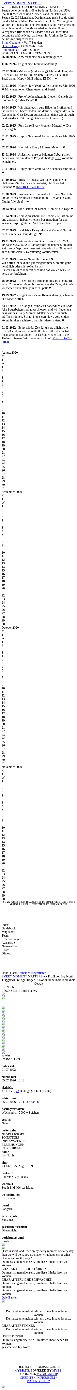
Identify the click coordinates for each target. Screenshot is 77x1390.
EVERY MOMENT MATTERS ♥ (23, 976)
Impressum (46, 1377)
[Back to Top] (3, 1387)
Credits (26, 1377)
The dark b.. (32, 1101)
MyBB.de (22, 1370)
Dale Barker (9, 1297)
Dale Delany (10, 46)
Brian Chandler (12, 42)
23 (17, 1091)
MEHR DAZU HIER (30, 187)
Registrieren (38, 972)
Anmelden (23, 972)
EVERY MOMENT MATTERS (22, 3)
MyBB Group (47, 1374)
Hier (58, 158)
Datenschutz (38, 1381)
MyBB (57, 1370)
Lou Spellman (11, 49)
